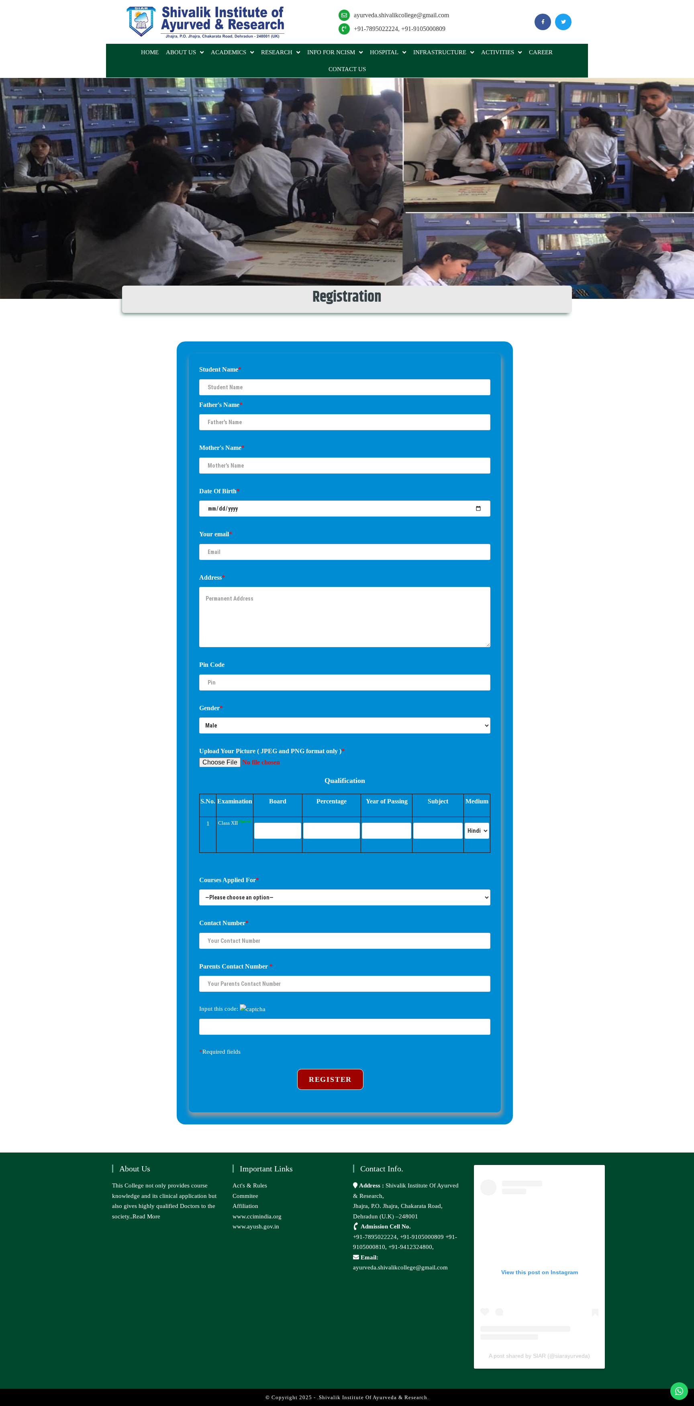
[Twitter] (563, 22)
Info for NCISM (331, 52)
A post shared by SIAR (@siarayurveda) (539, 1356)
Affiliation (245, 1206)
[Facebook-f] (543, 22)
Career (541, 52)
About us (181, 52)
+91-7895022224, (376, 1237)
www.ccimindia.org (257, 1216)
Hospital (384, 52)
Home (150, 52)
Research (276, 52)
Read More (146, 1216)
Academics (228, 52)
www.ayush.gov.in (256, 1226)
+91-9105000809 (423, 28)
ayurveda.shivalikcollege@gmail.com (401, 15)
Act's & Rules (250, 1185)
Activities (497, 52)
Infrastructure (439, 52)
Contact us (347, 69)
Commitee (245, 1196)
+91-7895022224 (376, 28)
